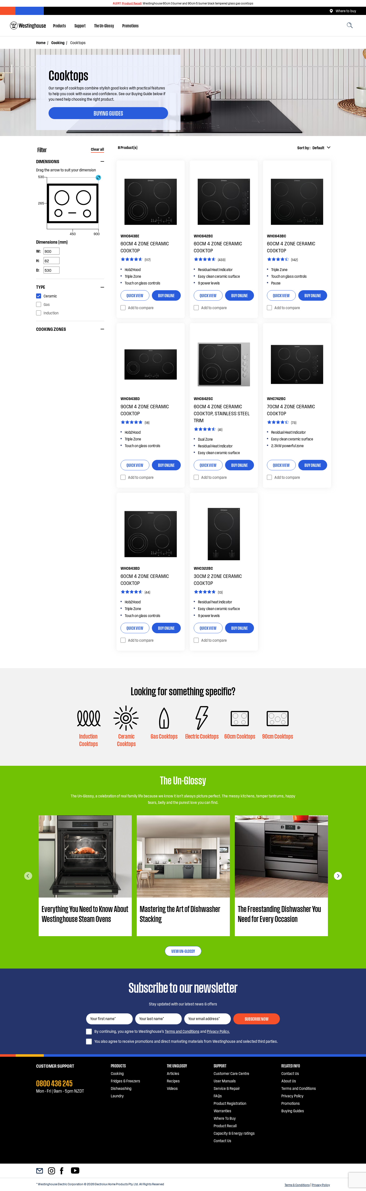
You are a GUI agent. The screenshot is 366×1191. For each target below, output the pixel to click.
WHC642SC (203, 398)
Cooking (57, 42)
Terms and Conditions (182, 1031)
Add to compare (141, 307)
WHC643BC (276, 235)
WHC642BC (203, 235)
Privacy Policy (321, 1185)
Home (41, 42)
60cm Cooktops (239, 736)
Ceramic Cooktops (126, 740)
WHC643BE (130, 235)
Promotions (130, 26)
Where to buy (346, 10)
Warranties (222, 1110)
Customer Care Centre (231, 1073)
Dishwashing (121, 1088)
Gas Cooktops (164, 736)
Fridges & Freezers (125, 1080)
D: (37, 270)
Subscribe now (256, 1019)
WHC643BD (130, 568)
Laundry (117, 1095)
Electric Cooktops (202, 736)
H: (37, 260)
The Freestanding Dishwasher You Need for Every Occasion (279, 913)
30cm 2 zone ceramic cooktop (218, 579)
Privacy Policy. (218, 1031)
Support (80, 26)
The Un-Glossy (104, 26)
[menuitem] (59, 25)
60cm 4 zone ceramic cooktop (145, 246)
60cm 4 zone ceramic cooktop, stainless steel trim (222, 413)
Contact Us (222, 1140)
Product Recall (131, 3)
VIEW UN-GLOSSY (183, 951)
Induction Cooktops (88, 740)
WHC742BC (276, 398)
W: (38, 251)
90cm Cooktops (277, 736)
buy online (166, 295)
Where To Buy (225, 1118)
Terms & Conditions (297, 1185)
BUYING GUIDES (108, 113)
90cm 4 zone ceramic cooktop (145, 409)
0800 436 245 (54, 1082)
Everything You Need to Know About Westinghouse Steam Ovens (85, 913)
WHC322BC (203, 568)
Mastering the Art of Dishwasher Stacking (180, 913)
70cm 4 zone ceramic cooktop (291, 409)
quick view (134, 295)
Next (338, 876)
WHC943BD (130, 398)
